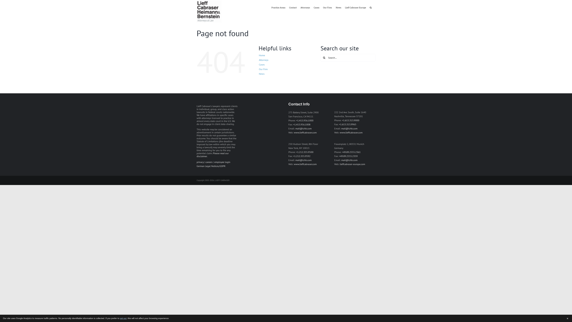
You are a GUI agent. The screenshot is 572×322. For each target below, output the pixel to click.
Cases (262, 64)
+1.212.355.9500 (304, 152)
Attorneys (263, 59)
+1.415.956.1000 (304, 120)
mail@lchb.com (303, 128)
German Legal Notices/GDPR (211, 166)
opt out (123, 318)
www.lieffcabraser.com (305, 132)
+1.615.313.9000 (350, 120)
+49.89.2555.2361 (351, 152)
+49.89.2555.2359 (348, 156)
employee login (222, 162)
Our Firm (263, 69)
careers (209, 162)
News (262, 73)
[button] (371, 7)
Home (262, 55)
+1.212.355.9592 (301, 156)
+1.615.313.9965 (347, 124)
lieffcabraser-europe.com (352, 164)
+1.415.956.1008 (301, 124)
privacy (200, 162)
